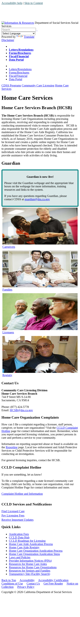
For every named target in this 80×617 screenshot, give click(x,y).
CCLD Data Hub (19, 537)
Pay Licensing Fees (12, 515)
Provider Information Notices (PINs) (30, 560)
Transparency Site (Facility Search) (29, 574)
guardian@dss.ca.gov (37, 199)
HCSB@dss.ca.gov (21, 410)
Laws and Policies (19, 557)
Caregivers (8, 246)
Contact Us (33, 583)
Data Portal (15, 79)
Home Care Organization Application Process (36, 550)
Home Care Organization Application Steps (34, 554)
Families (7, 289)
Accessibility (27, 580)
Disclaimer (7, 40)
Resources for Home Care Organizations (33, 567)
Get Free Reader (53, 583)
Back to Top (8, 580)
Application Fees (19, 534)
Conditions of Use (12, 583)
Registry (7, 375)
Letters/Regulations (20, 69)
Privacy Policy (25, 586)
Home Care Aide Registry (24, 547)
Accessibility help (11, 3)
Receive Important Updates (17, 519)
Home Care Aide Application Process (31, 544)
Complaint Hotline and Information (22, 493)
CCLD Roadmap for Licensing (27, 540)
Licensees (8, 332)
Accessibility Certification (53, 580)
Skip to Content (33, 3)
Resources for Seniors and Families (29, 570)
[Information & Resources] (17, 22)
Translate (29, 36)
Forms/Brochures (19, 72)
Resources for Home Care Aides (28, 564)
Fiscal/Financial (18, 75)
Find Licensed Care (13, 511)
